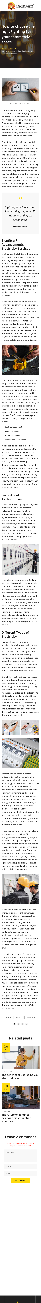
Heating (7, 1111)
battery (9, 1017)
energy (19, 1017)
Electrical (8, 1072)
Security (13, 103)
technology (31, 1017)
